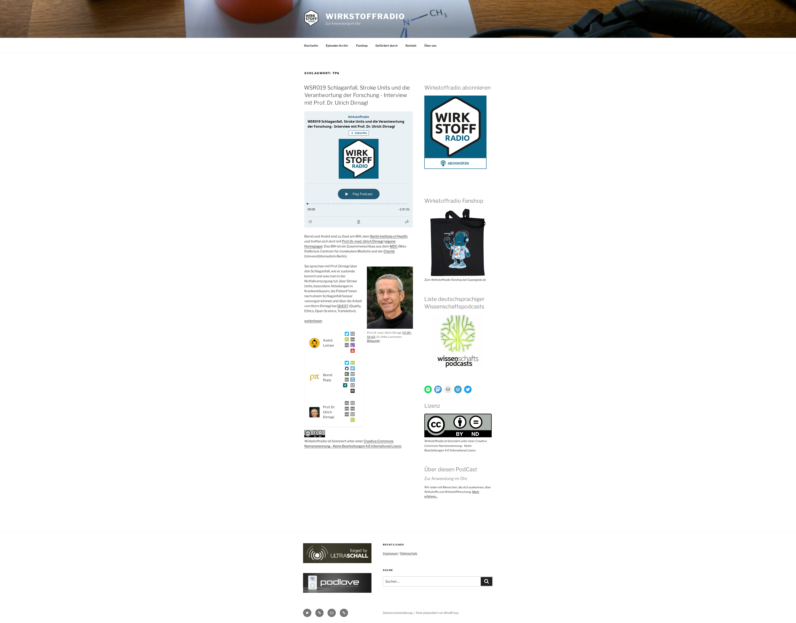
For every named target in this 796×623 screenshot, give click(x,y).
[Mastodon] (352, 369)
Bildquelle (373, 340)
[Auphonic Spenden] (352, 391)
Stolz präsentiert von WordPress (437, 613)
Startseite (311, 45)
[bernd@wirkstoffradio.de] (352, 386)
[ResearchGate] (346, 375)
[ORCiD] (346, 340)
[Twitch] (352, 346)
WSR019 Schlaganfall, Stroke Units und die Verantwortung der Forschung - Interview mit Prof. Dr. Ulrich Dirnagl (357, 95)
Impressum (390, 553)
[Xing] (344, 386)
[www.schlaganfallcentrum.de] (346, 409)
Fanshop (362, 45)
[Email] (352, 404)
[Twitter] (346, 334)
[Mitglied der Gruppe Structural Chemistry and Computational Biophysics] (346, 380)
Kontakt (410, 45)
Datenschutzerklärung (398, 613)
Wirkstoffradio (365, 16)
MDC (394, 246)
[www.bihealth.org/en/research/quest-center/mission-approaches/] (346, 415)
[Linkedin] (352, 380)
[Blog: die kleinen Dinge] (352, 340)
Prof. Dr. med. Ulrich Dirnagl (362, 241)
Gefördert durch (386, 45)
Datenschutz (408, 553)
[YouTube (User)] (352, 351)
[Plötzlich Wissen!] (346, 346)
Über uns (430, 45)
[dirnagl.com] (346, 404)
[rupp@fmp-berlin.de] (352, 375)
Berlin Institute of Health (388, 236)
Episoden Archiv (337, 45)
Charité (389, 251)
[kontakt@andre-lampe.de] (352, 334)
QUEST (342, 306)
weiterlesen (313, 321)
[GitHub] (346, 369)
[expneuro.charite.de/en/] (352, 409)
